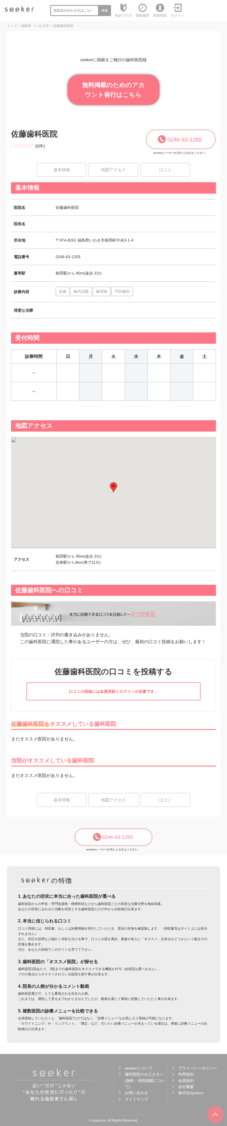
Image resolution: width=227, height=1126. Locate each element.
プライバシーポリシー (197, 1068)
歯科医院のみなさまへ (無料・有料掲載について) (145, 1080)
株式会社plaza (190, 1093)
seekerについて (138, 1068)
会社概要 (186, 1086)
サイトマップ (136, 1099)
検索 (104, 10)
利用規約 (186, 1074)
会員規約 (186, 1080)
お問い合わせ (136, 1093)
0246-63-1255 (184, 140)
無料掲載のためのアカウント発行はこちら (113, 89)
